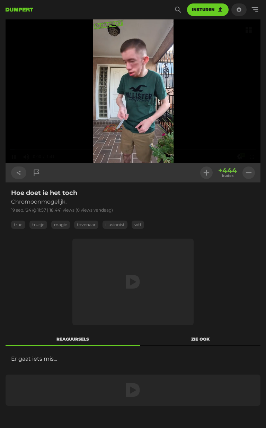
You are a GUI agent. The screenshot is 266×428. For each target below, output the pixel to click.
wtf (137, 224)
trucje (38, 224)
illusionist (115, 224)
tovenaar (86, 224)
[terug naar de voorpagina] (19, 10)
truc (18, 224)
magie (60, 224)
